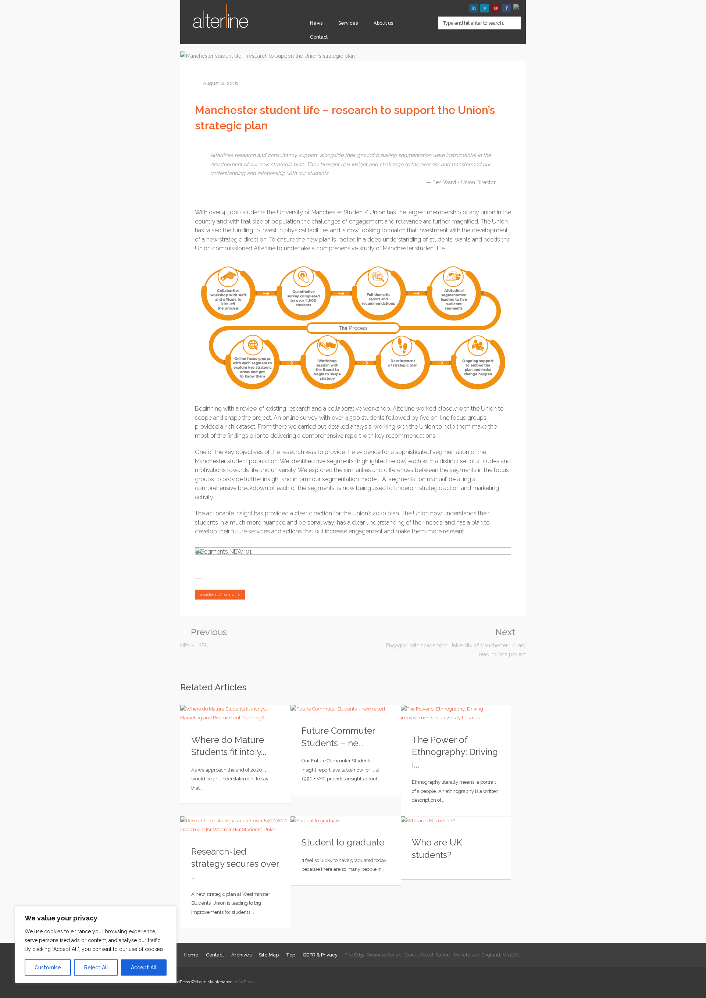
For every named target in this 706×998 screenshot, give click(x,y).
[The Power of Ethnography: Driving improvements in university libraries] (456, 714)
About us (383, 23)
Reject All (96, 967)
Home (191, 955)
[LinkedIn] (473, 8)
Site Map (269, 955)
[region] (95, 944)
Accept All (144, 967)
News (316, 23)
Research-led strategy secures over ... (235, 863)
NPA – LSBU (203, 637)
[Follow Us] (484, 8)
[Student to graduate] (345, 821)
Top (290, 955)
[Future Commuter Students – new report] (345, 709)
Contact (319, 37)
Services (348, 23)
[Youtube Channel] (495, 8)
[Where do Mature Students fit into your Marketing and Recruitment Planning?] (235, 714)
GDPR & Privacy (320, 955)
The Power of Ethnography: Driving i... (455, 752)
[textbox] (479, 23)
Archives (241, 955)
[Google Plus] (517, 8)
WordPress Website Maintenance (201, 982)
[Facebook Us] (506, 8)
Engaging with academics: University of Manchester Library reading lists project (456, 642)
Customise (48, 967)
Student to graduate (343, 842)
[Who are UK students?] (456, 821)
